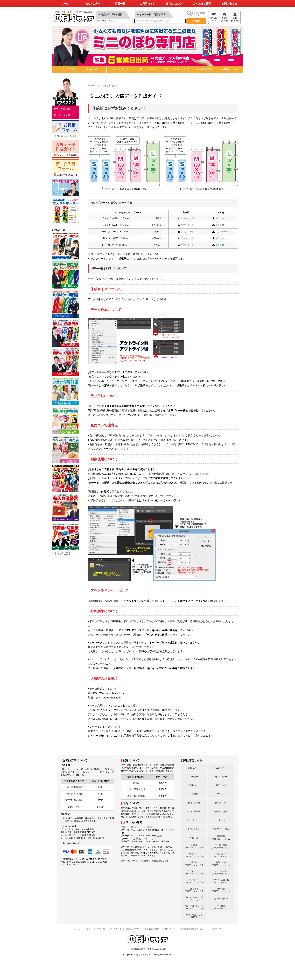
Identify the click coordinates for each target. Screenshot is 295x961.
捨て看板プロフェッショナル (194, 889)
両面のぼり (221, 785)
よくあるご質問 (202, 3)
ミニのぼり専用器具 (202, 69)
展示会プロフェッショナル (194, 863)
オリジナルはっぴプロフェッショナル (221, 881)
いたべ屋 (194, 837)
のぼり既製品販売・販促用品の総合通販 (147, 949)
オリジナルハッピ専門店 (194, 916)
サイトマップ (215, 929)
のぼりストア (194, 768)
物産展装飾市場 (221, 898)
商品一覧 (120, 3)
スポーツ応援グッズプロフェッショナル (194, 907)
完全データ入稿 (147, 69)
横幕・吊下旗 (194, 803)
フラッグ (221, 794)
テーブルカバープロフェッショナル (194, 872)
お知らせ (89, 929)
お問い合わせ (229, 3)
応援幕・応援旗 (221, 811)
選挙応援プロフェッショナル (221, 889)
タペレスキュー (194, 829)
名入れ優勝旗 (194, 811)
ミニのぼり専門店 (65, 69)
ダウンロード (187, 218)
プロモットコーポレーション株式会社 (138, 827)
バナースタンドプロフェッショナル (221, 872)
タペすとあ (221, 820)
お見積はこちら (229, 69)
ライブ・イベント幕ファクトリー (194, 898)
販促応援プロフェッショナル (221, 837)
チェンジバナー (221, 768)
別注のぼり (194, 785)
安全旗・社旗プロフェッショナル (221, 846)
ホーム (65, 3)
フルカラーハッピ (194, 820)
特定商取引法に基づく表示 (156, 861)
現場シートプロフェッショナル (194, 855)
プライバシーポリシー (131, 861)
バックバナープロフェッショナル (194, 881)
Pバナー (194, 776)
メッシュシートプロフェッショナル (221, 855)
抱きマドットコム (221, 829)
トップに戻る (62, 553)
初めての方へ (93, 3)
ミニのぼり (194, 794)
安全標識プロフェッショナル (221, 907)
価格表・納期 (93, 69)
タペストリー (221, 803)
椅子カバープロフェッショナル (221, 863)
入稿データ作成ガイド (175, 69)
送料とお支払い (175, 3)
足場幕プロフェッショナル (194, 846)
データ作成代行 (120, 69)
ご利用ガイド (147, 3)
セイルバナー (221, 776)
